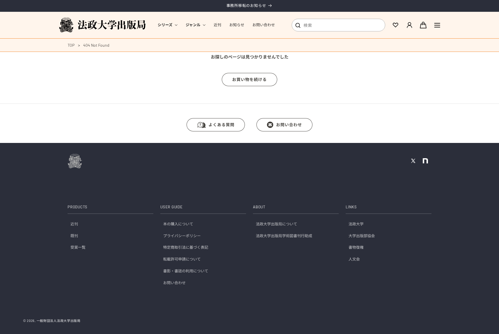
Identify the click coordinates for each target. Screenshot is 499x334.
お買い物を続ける (249, 79)
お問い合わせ (289, 124)
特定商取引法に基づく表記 (185, 247)
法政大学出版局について (276, 224)
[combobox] (338, 25)
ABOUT (259, 207)
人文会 (354, 259)
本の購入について (178, 224)
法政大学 (356, 224)
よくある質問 (221, 124)
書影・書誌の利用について (185, 271)
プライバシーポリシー (182, 235)
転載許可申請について (182, 259)
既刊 (74, 235)
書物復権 (356, 247)
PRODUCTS (77, 207)
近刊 (74, 224)
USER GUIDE (171, 207)
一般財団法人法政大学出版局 (59, 320)
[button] (168, 25)
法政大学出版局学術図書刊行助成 (284, 235)
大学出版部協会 (362, 235)
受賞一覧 (77, 247)
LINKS (351, 207)
